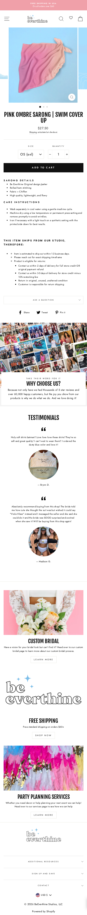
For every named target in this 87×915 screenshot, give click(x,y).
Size (31, 146)
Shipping (33, 132)
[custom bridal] (43, 612)
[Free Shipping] (43, 692)
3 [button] (47, 107)
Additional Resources (43, 861)
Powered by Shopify (43, 911)
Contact (43, 885)
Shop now (43, 735)
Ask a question (43, 300)
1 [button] (40, 107)
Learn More (43, 659)
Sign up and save (43, 873)
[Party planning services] (43, 768)
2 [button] (44, 107)
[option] (43, 5)
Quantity (58, 146)
